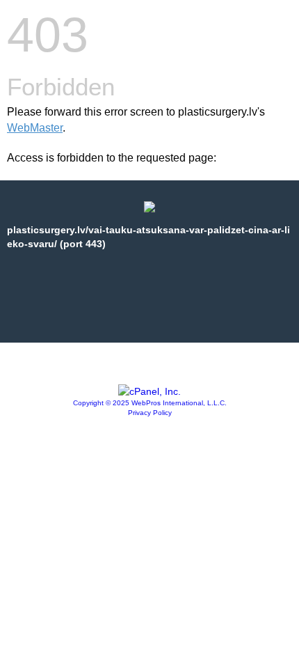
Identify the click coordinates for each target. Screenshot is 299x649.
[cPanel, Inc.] (149, 391)
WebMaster (35, 128)
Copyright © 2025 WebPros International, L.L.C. (150, 403)
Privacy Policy (150, 412)
